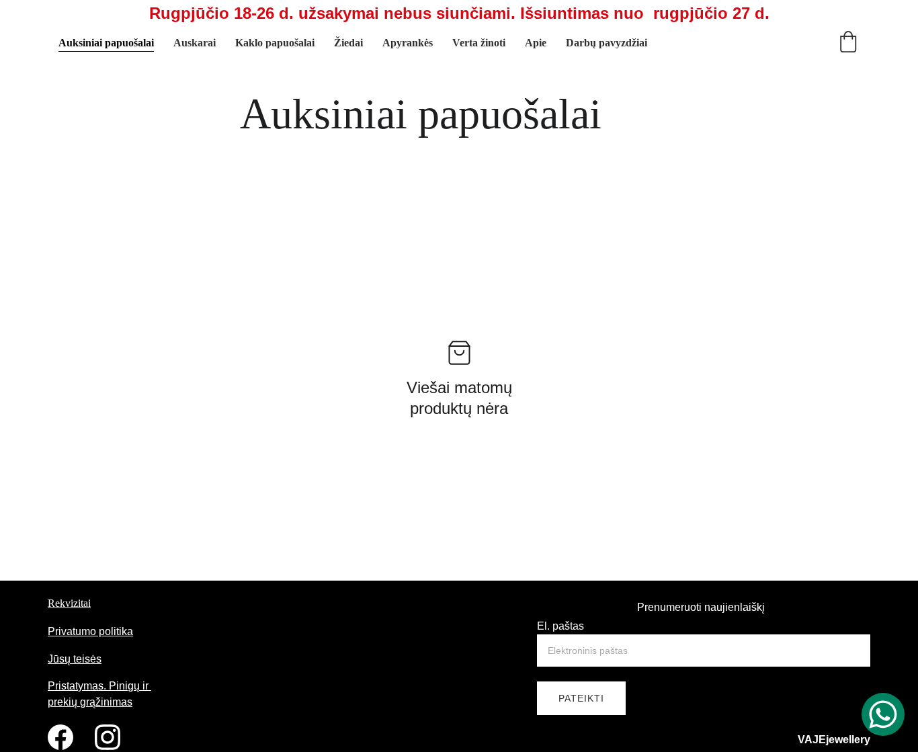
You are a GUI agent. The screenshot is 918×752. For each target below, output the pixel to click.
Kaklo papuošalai (275, 42)
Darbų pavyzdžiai (606, 42)
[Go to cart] (848, 43)
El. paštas (560, 626)
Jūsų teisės (74, 659)
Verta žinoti (478, 42)
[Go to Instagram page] (107, 737)
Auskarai (194, 42)
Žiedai (348, 42)
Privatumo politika (90, 631)
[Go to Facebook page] (60, 737)
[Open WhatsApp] (883, 714)
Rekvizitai (69, 603)
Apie (535, 42)
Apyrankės (407, 42)
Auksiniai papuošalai (106, 42)
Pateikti (581, 698)
